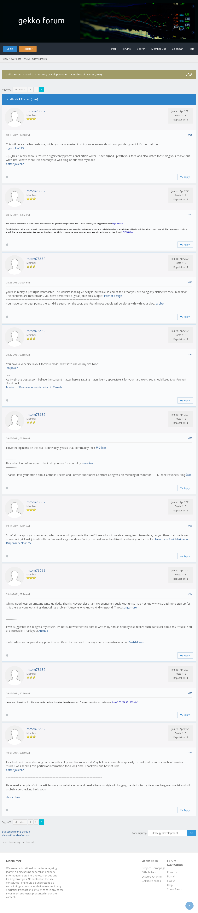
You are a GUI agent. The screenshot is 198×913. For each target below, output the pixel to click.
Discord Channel (152, 876)
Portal (112, 48)
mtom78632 (35, 111)
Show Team (174, 889)
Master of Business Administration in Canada (34, 387)
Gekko (29, 74)
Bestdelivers (136, 642)
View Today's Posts (35, 59)
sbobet (160, 303)
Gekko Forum (13, 74)
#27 (190, 593)
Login (10, 48)
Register (27, 48)
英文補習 (101, 448)
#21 (190, 134)
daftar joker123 (15, 164)
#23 (190, 282)
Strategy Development (51, 74)
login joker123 (15, 148)
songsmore (129, 607)
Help (191, 48)
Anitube (43, 630)
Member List (158, 48)
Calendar (177, 48)
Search (141, 48)
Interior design (113, 296)
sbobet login (13, 797)
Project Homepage (154, 868)
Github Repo (149, 872)
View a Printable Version (16, 835)
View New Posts (12, 59)
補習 (188, 475)
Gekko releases (151, 881)
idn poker (12, 368)
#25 (190, 438)
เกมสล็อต (87, 463)
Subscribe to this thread (16, 831)
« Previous (20, 89)
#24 (190, 354)
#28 (190, 693)
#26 (190, 525)
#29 (190, 752)
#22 (190, 214)
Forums (126, 48)
